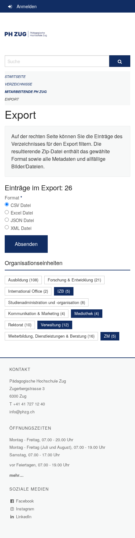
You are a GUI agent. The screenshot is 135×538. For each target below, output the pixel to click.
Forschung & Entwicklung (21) (74, 280)
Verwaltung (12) (55, 325)
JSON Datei (22, 220)
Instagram (25, 509)
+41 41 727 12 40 (29, 404)
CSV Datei (21, 205)
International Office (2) (28, 291)
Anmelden (27, 6)
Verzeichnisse (18, 84)
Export (12, 99)
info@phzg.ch (22, 412)
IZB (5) (63, 291)
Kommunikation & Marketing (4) (36, 313)
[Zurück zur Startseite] (67, 34)
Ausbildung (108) (23, 280)
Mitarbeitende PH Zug (26, 91)
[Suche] (119, 61)
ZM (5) (110, 336)
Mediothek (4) (86, 313)
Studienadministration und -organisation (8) (46, 302)
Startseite (15, 76)
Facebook (25, 501)
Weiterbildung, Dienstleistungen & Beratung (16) (51, 336)
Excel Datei (22, 212)
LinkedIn (24, 516)
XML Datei (21, 228)
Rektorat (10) (19, 325)
